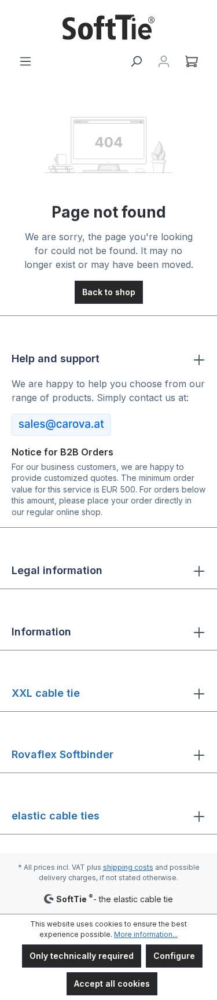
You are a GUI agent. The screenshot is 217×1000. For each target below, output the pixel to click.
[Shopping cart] (191, 61)
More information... (146, 934)
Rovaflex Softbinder (62, 754)
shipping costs (128, 867)
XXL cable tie (46, 693)
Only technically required (82, 956)
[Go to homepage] (108, 27)
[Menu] (25, 61)
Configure (174, 956)
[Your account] (164, 61)
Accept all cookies (112, 983)
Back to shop (108, 292)
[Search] (136, 61)
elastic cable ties (56, 816)
